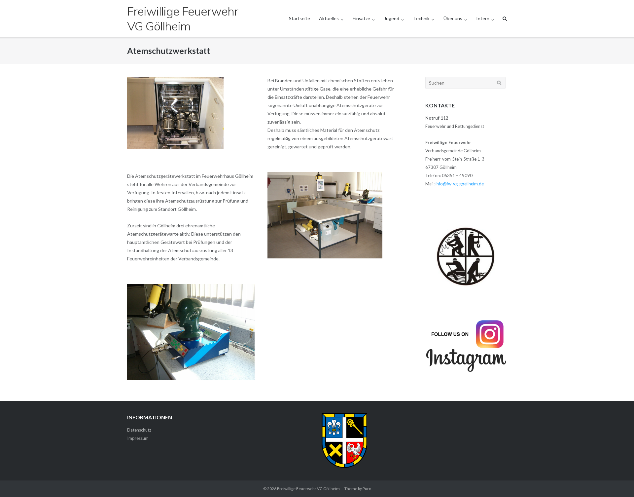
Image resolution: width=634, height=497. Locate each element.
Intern (482, 18)
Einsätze (361, 18)
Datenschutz (139, 430)
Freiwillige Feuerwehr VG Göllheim (308, 488)
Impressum (138, 438)
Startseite (299, 18)
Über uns (452, 18)
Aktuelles (329, 18)
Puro (367, 488)
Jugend (391, 18)
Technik (421, 18)
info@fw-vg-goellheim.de (460, 183)
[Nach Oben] (618, 481)
